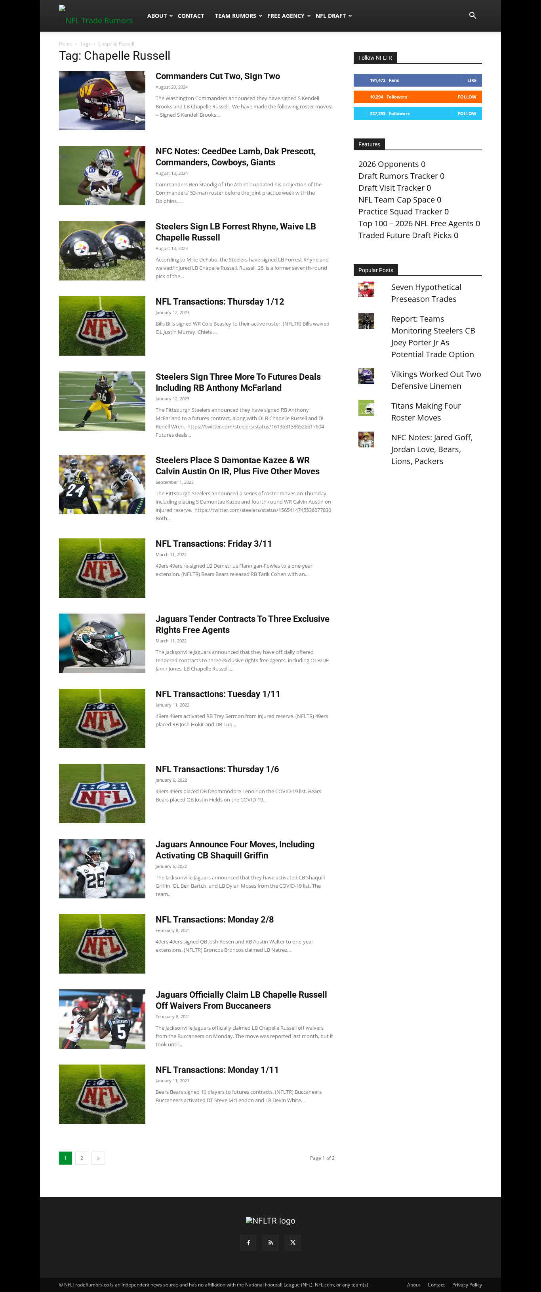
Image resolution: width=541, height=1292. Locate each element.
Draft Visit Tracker (391, 187)
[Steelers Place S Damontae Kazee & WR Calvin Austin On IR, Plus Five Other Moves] (102, 484)
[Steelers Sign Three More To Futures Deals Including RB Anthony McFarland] (102, 401)
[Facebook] (248, 1243)
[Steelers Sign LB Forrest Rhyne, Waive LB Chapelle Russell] (102, 250)
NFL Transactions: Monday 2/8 (215, 919)
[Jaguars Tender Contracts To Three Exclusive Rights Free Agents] (102, 643)
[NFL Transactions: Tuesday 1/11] (102, 718)
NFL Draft (331, 15)
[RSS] (270, 1243)
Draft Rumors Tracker (398, 175)
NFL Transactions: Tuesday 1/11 (218, 694)
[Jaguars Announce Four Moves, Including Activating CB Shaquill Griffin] (102, 868)
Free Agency (286, 15)
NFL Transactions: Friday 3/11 (214, 544)
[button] (472, 15)
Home (65, 43)
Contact (191, 15)
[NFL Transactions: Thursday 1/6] (102, 793)
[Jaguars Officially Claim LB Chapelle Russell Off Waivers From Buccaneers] (102, 1019)
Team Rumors (235, 15)
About (157, 15)
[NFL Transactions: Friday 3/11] (102, 568)
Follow (467, 97)
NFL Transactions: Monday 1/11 (217, 1070)
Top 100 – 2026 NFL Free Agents (416, 223)
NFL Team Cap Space (396, 199)
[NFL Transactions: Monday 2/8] (102, 944)
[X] (293, 1243)
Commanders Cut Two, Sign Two (218, 76)
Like (471, 80)
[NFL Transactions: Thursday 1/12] (102, 326)
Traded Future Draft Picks (405, 235)
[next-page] (98, 1158)
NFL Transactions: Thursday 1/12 (220, 302)
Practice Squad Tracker (400, 211)
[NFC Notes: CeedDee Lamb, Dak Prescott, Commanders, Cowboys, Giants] (102, 175)
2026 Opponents (388, 164)
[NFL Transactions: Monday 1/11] (102, 1094)
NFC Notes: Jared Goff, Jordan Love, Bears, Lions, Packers (431, 449)
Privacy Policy (467, 1284)
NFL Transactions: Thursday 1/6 (217, 769)
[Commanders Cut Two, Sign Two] (102, 100)
